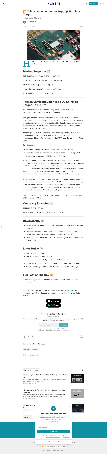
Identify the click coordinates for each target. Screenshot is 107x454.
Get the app (61, 446)
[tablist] (30, 349)
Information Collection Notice (53, 437)
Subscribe (93, 4)
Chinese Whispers (33, 231)
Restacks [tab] (34, 349)
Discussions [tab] (36, 370)
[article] (53, 380)
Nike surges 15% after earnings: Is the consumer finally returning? (44, 391)
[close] (69, 406)
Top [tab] (25, 370)
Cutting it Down (33, 237)
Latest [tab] (29, 370)
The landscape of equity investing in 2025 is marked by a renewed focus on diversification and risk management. (44, 380)
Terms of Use (61, 435)
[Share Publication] (86, 3)
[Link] (20, 71)
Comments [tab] (27, 349)
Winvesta (71, 290)
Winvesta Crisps (31, 21)
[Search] (82, 3)
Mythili (34, 383)
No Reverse (31, 225)
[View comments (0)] (28, 26)
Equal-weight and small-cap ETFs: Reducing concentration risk (45, 376)
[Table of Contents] (2, 227)
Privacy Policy (66, 437)
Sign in (102, 4)
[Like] (24, 26)
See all (26, 417)
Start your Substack (49, 446)
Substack (45, 450)
